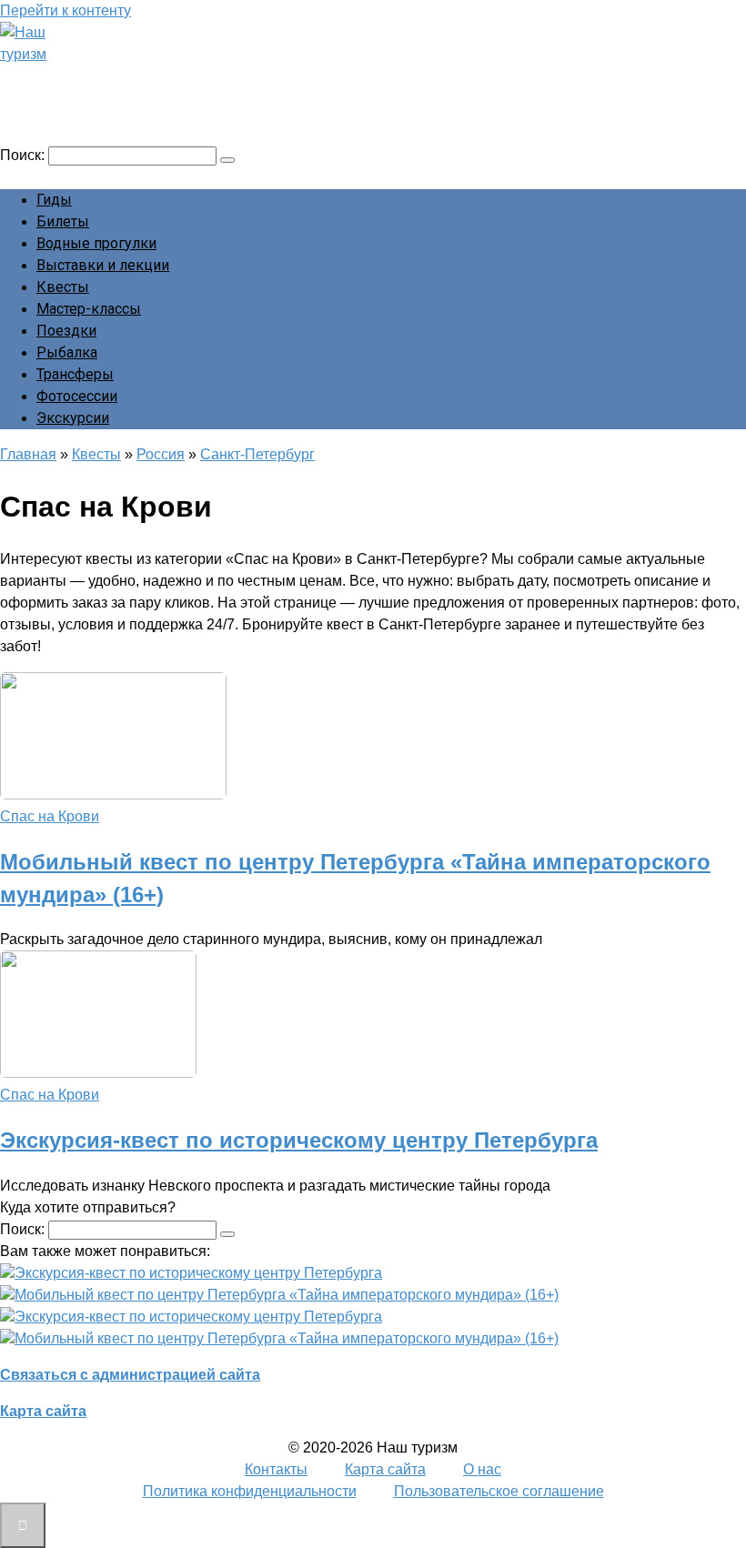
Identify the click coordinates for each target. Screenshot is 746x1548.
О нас (482, 1469)
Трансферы (75, 374)
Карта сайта (43, 1411)
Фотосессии (76, 396)
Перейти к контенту (65, 10)
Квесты (62, 287)
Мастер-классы (88, 308)
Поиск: (24, 155)
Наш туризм (84, 79)
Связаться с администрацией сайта (130, 1374)
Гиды (54, 199)
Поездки (66, 330)
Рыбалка (66, 352)
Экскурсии (72, 418)
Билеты (62, 221)
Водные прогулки (96, 243)
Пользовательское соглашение (499, 1491)
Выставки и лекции (102, 265)
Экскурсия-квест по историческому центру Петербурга (299, 1140)
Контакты (276, 1469)
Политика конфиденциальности (250, 1491)
